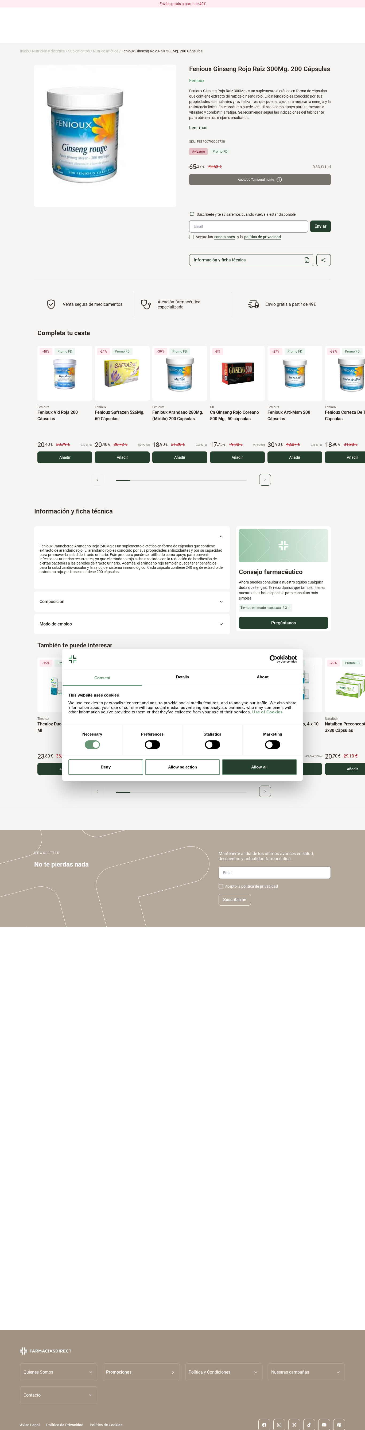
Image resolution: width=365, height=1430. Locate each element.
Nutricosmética (105, 51)
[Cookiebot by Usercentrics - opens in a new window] (273, 659)
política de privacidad (262, 237)
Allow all (259, 767)
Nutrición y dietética (48, 51)
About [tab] (263, 677)
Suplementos (79, 51)
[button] (141, 1372)
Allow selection (182, 767)
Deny (105, 767)
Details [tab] (182, 677)
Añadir (65, 457)
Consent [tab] (102, 677)
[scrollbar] (181, 481)
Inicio (24, 51)
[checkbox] (191, 237)
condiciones (224, 237)
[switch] (152, 744)
